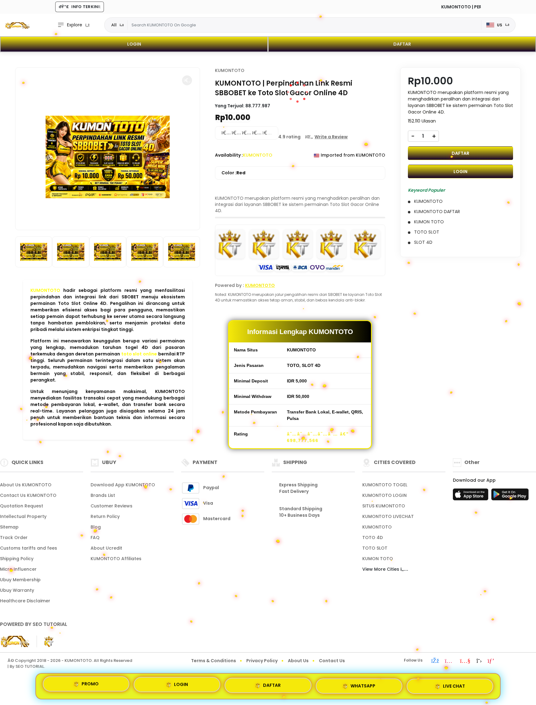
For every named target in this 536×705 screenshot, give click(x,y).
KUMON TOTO (377, 559)
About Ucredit (106, 548)
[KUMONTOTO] (17, 25)
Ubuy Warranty (17, 590)
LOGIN (134, 44)
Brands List (103, 495)
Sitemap (9, 527)
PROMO (90, 685)
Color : (233, 173)
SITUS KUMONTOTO (383, 506)
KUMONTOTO (45, 290)
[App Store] (471, 496)
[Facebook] (435, 661)
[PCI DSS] (14, 641)
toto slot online (139, 354)
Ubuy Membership (20, 580)
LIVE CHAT (454, 683)
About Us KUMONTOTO (25, 485)
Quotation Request (21, 506)
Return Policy (105, 516)
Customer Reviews (111, 506)
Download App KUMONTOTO (123, 485)
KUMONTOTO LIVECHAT (388, 516)
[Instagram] (449, 661)
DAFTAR (402, 44)
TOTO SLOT (374, 548)
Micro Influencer (18, 569)
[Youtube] (465, 661)
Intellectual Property (23, 516)
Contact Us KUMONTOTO (28, 495)
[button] (187, 80)
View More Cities (381, 569)
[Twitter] (479, 661)
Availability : (229, 155)
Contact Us (332, 661)
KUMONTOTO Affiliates (116, 559)
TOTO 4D (372, 537)
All (114, 25)
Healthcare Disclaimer (25, 601)
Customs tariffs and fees (28, 548)
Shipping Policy (17, 559)
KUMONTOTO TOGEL (384, 485)
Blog (96, 527)
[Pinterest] (491, 661)
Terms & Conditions (213, 661)
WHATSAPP (363, 683)
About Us (298, 661)
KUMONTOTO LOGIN (384, 495)
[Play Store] (510, 496)
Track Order (14, 537)
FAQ (95, 537)
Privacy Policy (262, 661)
